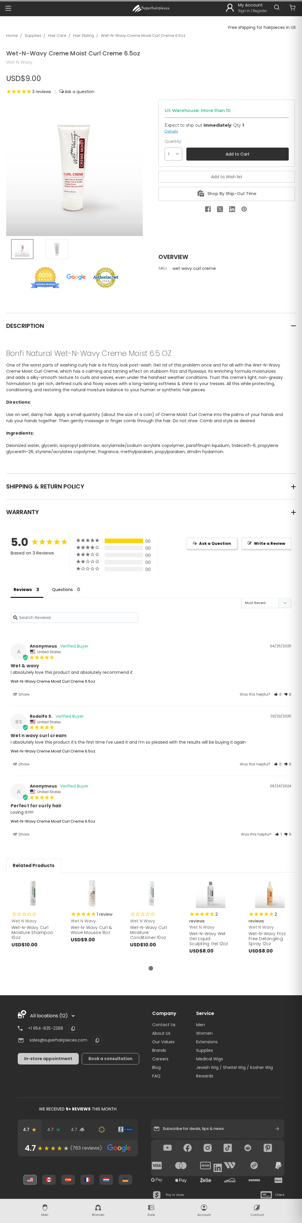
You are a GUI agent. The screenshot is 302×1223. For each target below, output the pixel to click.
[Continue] (277, 1128)
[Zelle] (205, 1180)
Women (204, 1033)
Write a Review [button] (269, 543)
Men (200, 1025)
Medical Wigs (209, 1059)
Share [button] (23, 694)
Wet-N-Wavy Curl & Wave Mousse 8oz (91, 930)
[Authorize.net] (102, 1129)
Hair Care (57, 35)
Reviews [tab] (23, 589)
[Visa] (157, 1165)
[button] (277, 694)
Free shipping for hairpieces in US (262, 27)
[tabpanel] (33, 919)
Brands (159, 1050)
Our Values (163, 1042)
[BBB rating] (125, 1129)
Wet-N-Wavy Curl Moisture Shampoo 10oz (32, 932)
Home (12, 35)
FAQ (156, 1076)
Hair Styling (83, 35)
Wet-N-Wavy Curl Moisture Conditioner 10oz (148, 932)
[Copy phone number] (73, 1028)
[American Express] (205, 1165)
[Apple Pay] (181, 1180)
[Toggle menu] (8, 8)
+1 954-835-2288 (45, 1028)
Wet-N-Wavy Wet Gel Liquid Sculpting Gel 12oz (208, 939)
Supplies (33, 35)
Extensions (207, 1042)
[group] (78, 1148)
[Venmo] (254, 1180)
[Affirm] (230, 1180)
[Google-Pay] (157, 1180)
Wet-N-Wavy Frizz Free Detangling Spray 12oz (267, 939)
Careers (160, 1059)
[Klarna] (278, 1180)
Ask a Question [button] (215, 543)
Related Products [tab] (34, 865)
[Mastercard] (181, 1165)
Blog (156, 1067)
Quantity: (173, 141)
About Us (161, 1033)
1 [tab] (151, 968)
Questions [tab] (62, 589)
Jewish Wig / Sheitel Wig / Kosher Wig (234, 1067)
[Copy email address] (97, 1040)
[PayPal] (278, 1165)
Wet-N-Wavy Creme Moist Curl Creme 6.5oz (143, 35)
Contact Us (163, 1025)
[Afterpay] (254, 1165)
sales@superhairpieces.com (58, 1040)
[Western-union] (230, 1165)
